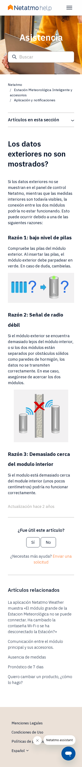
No (48, 542)
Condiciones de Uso (27, 732)
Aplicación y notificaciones (34, 100)
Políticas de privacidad (30, 741)
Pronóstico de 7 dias (26, 666)
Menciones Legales (27, 723)
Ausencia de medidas (27, 657)
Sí (33, 542)
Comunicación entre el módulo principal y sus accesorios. (35, 644)
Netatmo (15, 84)
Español (19, 750)
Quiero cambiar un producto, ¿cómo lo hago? (40, 679)
